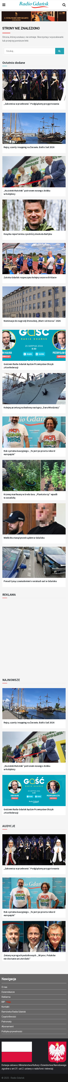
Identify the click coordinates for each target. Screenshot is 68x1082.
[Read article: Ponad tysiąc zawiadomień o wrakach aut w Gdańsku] (34, 564)
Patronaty (7, 1021)
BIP (3, 1002)
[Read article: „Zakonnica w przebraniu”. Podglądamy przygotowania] (34, 87)
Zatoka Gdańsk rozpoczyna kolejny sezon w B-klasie (30, 277)
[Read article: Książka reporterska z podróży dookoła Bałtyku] (34, 217)
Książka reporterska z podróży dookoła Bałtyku (28, 234)
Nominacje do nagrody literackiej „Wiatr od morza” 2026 (32, 320)
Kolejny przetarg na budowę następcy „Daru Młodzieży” (32, 407)
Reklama (6, 997)
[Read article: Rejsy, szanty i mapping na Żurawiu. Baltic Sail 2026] (34, 130)
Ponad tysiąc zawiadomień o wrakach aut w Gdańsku (30, 581)
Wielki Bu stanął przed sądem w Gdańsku (24, 537)
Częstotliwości (9, 1016)
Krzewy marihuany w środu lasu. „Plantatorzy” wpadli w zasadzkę (30, 496)
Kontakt (5, 1007)
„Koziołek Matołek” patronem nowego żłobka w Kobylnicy (27, 192)
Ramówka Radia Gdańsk (14, 1011)
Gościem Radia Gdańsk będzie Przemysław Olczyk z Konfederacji (29, 366)
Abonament (8, 1026)
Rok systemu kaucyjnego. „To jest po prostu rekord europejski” (29, 452)
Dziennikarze (8, 992)
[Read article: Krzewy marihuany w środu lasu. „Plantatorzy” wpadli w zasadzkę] (34, 478)
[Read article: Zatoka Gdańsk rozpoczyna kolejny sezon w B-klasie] (34, 261)
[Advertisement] (34, 637)
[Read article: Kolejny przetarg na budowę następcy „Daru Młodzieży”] (34, 391)
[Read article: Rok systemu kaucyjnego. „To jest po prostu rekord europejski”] (34, 434)
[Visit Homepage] (34, 5)
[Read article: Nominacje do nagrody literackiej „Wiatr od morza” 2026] (34, 304)
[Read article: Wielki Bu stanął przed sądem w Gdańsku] (34, 521)
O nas (4, 987)
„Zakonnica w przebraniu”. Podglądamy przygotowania (31, 103)
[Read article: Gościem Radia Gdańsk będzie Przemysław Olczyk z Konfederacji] (34, 347)
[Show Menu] (3, 5)
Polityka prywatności (12, 1031)
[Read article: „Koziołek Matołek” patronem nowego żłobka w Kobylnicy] (34, 174)
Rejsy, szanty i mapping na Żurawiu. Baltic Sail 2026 (29, 147)
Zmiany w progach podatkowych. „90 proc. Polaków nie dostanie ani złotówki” (30, 957)
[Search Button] (64, 5)
